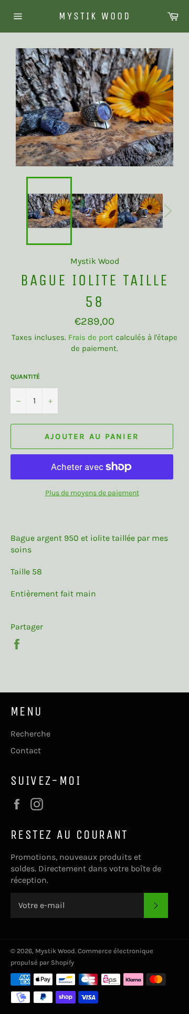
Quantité (25, 376)
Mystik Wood (95, 16)
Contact (25, 750)
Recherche (30, 734)
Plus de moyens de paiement (92, 492)
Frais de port (90, 337)
